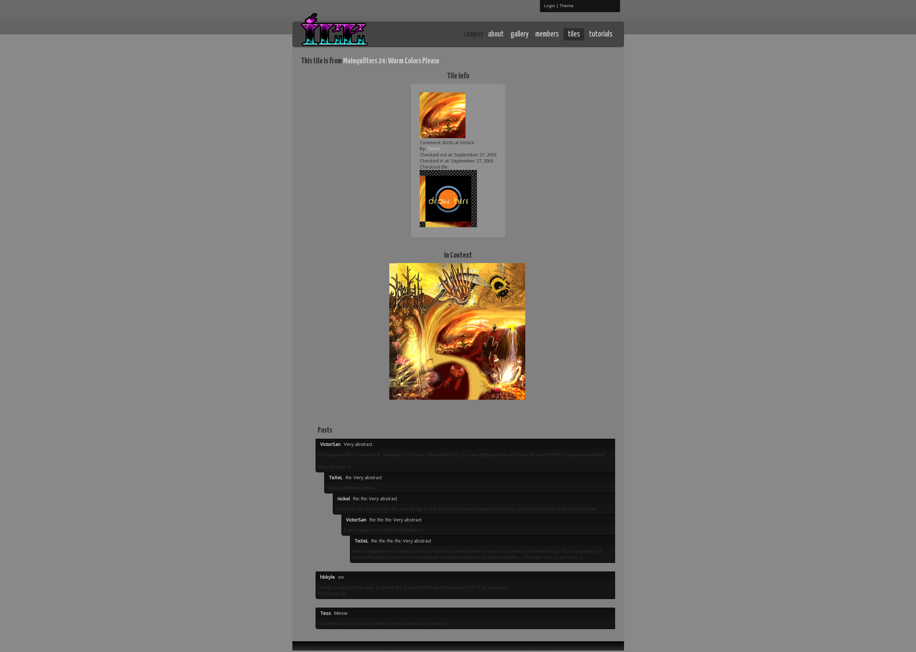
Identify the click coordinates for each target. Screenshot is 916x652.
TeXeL (434, 148)
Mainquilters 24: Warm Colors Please (391, 61)
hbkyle (327, 577)
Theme (567, 5)
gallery (519, 34)
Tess (325, 613)
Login (549, 5)
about (496, 34)
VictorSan (330, 444)
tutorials (601, 34)
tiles (574, 34)
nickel (343, 498)
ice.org (353, 34)
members (547, 34)
